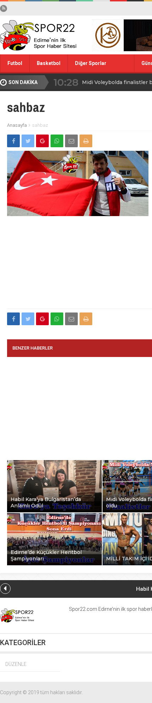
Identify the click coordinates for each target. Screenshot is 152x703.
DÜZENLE (16, 664)
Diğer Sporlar (90, 63)
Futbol (14, 63)
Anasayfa (17, 125)
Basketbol (48, 63)
